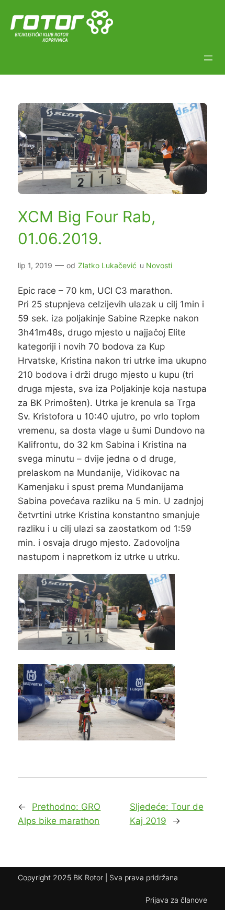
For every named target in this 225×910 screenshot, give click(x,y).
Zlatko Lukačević (107, 265)
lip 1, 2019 (35, 265)
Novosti (159, 265)
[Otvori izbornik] (208, 58)
